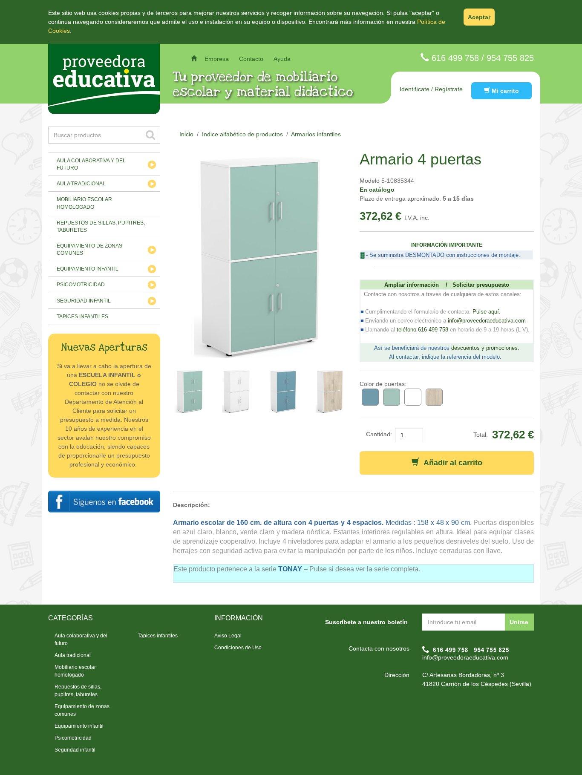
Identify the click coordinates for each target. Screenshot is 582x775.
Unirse (519, 622)
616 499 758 (455, 58)
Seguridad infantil (84, 301)
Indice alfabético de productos (242, 134)
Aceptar (479, 17)
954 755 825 (510, 58)
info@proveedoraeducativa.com (465, 657)
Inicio (186, 134)
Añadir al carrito (450, 462)
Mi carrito (504, 90)
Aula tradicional (81, 184)
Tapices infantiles (82, 317)
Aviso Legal (228, 636)
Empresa (217, 58)
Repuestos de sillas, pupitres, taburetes (101, 226)
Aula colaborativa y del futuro (91, 164)
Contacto (251, 58)
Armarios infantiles (316, 134)
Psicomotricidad (81, 285)
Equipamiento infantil (87, 269)
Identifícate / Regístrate (431, 89)
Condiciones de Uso (238, 648)
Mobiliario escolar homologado (84, 203)
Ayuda (282, 58)
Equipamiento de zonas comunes (89, 249)
